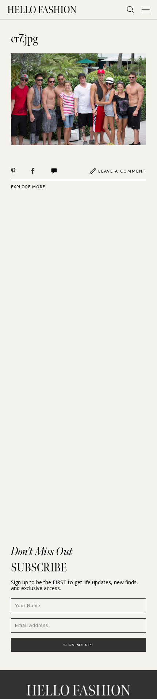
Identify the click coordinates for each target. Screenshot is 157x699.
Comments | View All (61, 171)
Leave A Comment (122, 171)
